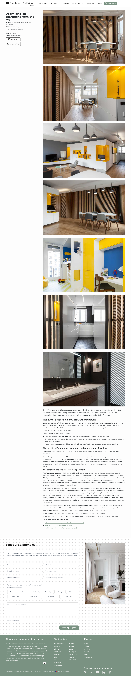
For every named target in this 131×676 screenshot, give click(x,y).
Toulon (71, 657)
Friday (60, 592)
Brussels (57, 654)
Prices (99, 3)
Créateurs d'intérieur (22, 4)
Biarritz (57, 649)
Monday (13, 592)
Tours (71, 662)
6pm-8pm (69, 596)
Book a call (112, 3)
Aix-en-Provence (60, 644)
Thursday (48, 592)
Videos (86, 646)
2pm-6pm (51, 596)
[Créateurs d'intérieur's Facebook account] (85, 672)
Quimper (72, 652)
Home (7, 11)
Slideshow (14, 39)
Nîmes (71, 646)
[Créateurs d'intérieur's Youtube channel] (97, 672)
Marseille (57, 662)
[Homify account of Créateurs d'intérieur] (110, 672)
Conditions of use (48, 671)
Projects (65, 3)
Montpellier (58, 665)
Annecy (57, 646)
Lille (55, 657)
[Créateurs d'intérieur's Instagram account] (91, 672)
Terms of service (35, 671)
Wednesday (36, 592)
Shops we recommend (25, 639)
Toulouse (72, 660)
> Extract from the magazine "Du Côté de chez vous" (64, 523)
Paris (71, 649)
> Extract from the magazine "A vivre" (59, 525)
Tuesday (24, 592)
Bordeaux (57, 652)
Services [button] (54, 3)
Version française (62, 671)
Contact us (88, 657)
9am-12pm (15, 596)
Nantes (72, 644)
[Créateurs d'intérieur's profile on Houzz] (103, 672)
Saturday (72, 592)
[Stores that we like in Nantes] (26, 663)
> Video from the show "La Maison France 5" (61, 528)
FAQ (85, 654)
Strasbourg (73, 654)
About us (90, 3)
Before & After (78, 3)
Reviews (87, 649)
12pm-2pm (33, 596)
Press (86, 644)
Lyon (56, 660)
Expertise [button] (43, 3)
